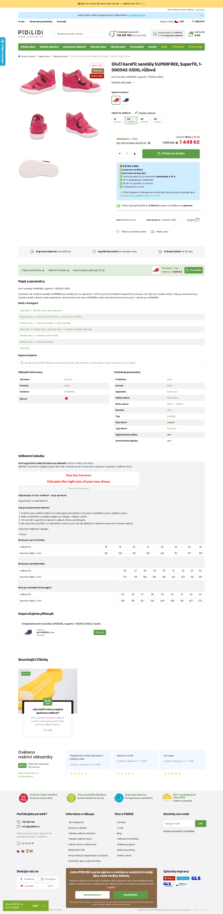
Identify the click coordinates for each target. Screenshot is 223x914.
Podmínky (200, 9)
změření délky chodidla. (80, 463)
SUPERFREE (69, 391)
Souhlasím (130, 895)
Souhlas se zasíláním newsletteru (179, 831)
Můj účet (200, 21)
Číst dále (47, 730)
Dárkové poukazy (126, 849)
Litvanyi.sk (170, 910)
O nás (21, 21)
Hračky (152, 47)
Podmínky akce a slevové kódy (84, 861)
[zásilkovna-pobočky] (170, 878)
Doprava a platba (77, 827)
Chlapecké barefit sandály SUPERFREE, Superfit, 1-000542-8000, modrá (61, 623)
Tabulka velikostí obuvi (80, 838)
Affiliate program (126, 844)
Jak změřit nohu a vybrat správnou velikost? (47, 711)
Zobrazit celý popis (121, 82)
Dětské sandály (61, 56)
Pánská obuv (118, 47)
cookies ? (111, 887)
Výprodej (24, 310)
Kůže (169, 379)
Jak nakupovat (76, 822)
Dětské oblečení (49, 47)
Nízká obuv (173, 397)
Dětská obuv (28, 47)
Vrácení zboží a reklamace (82, 844)
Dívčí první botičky (72, 316)
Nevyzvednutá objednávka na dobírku (88, 855)
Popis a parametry (31, 270)
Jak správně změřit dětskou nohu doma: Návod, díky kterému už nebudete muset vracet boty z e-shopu (79, 362)
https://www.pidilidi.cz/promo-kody (141, 195)
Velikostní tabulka (57, 270)
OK (201, 823)
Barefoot (171, 428)
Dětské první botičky (47, 316)
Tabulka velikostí (146, 112)
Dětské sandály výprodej (79, 329)
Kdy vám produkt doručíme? (132, 142)
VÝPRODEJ (178, 47)
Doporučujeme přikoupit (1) (87, 270)
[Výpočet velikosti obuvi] (78, 481)
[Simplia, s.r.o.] (200, 909)
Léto (169, 410)
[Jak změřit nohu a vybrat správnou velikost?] (47, 691)
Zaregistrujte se (137, 15)
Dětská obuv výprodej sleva (47, 310)
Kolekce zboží (124, 855)
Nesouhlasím (92, 895)
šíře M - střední (175, 404)
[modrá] (125, 100)
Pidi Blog (25, 673)
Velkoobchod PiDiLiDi (128, 838)
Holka (67, 385)
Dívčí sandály (64, 323)
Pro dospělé (137, 47)
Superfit (68, 379)
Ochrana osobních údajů (50, 909)
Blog (119, 833)
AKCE (164, 47)
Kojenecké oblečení (74, 47)
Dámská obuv (98, 47)
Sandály (171, 416)
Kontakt (61, 21)
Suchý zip (172, 391)
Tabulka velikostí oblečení (81, 833)
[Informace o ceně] (177, 143)
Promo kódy (196, 47)
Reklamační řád (76, 849)
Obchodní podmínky (40, 21)
